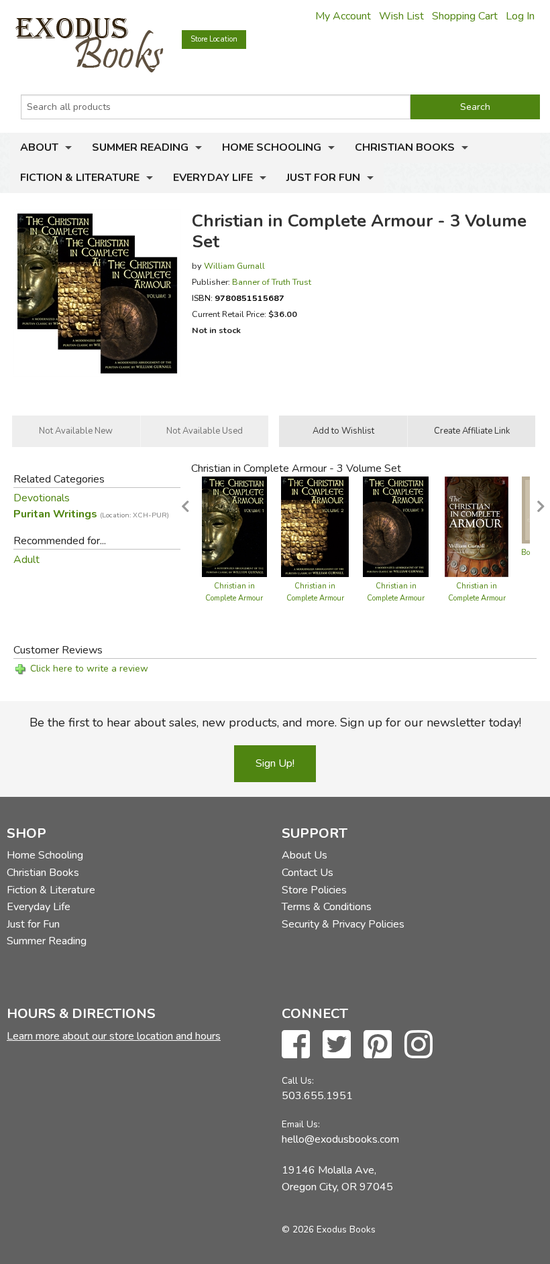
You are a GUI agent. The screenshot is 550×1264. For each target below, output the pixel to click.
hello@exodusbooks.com (340, 1139)
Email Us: (301, 1124)
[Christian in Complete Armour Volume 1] (234, 526)
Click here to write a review (89, 668)
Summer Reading (140, 147)
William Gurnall (234, 265)
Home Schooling (271, 147)
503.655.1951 (317, 1095)
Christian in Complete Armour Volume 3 (396, 598)
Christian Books (405, 147)
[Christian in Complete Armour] (476, 526)
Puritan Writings (91, 514)
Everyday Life (213, 177)
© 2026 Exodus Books (329, 1229)
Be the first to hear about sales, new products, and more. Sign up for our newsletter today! (275, 722)
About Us (304, 855)
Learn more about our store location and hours (114, 1036)
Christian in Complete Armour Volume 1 (234, 598)
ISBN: (238, 298)
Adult (26, 559)
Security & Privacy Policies (343, 924)
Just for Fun (323, 177)
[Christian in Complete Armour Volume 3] (396, 526)
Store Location (213, 39)
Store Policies (314, 890)
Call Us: (298, 1080)
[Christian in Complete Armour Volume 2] (315, 526)
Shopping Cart (465, 16)
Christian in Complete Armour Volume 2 (315, 598)
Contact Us (307, 872)
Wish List (401, 16)
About (39, 147)
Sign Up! (275, 763)
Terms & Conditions (327, 906)
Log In (520, 16)
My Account (343, 16)
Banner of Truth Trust (271, 282)
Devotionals (41, 498)
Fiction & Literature (80, 177)
